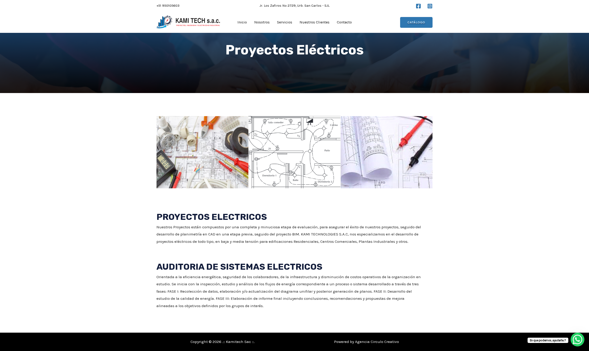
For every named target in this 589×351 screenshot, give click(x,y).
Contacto (344, 22)
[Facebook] (418, 6)
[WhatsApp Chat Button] (577, 339)
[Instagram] (430, 6)
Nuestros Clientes (314, 22)
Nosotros (262, 22)
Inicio (242, 22)
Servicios (284, 22)
